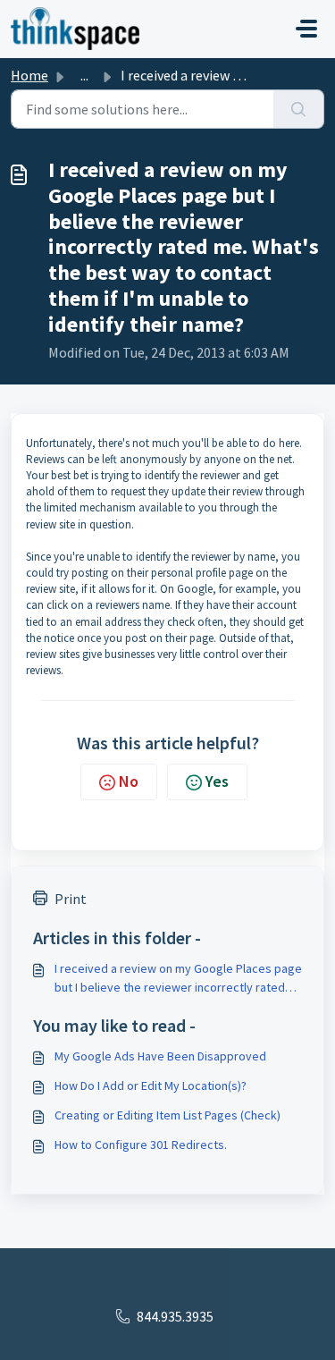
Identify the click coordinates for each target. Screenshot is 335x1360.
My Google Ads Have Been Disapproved (160, 1056)
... (84, 75)
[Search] (298, 109)
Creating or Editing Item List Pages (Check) (167, 1115)
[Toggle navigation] (306, 29)
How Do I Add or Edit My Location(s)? (150, 1085)
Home (29, 75)
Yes (217, 781)
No (128, 781)
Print (70, 899)
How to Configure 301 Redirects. (140, 1144)
